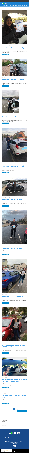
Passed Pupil (4, 425)
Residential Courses (8, 437)
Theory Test (8, 440)
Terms (21, 440)
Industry (3, 424)
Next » (21, 408)
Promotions (3, 426)
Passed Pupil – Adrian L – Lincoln (12, 199)
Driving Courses (4, 420)
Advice (3, 417)
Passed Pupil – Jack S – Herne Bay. (12, 248)
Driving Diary (4, 421)
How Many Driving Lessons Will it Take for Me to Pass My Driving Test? (14, 380)
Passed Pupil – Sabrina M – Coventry (13, 48)
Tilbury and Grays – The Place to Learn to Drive (14, 396)
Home (2, 7)
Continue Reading (5, 54)
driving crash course (6, 7)
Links (21, 441)
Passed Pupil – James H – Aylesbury (13, 79)
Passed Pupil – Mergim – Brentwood (13, 166)
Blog (21, 437)
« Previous (8, 408)
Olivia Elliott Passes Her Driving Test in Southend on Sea (13, 345)
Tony (3, 81)
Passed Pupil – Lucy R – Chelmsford (12, 296)
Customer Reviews (7, 441)
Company (3, 419)
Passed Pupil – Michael (9, 117)
